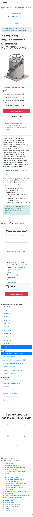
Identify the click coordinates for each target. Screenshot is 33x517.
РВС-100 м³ (6, 307)
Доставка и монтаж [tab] (11, 170)
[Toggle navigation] (28, 2)
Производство (9, 502)
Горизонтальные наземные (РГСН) (14, 363)
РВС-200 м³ (6, 310)
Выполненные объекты (10, 390)
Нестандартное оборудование (15, 467)
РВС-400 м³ (6, 317)
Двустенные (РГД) (9, 367)
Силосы (7, 474)
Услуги (7, 508)
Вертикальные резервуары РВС (15, 483)
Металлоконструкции (12, 465)
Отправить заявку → (16, 294)
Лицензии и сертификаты (11, 383)
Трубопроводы (10, 493)
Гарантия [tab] (24, 170)
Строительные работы (12, 506)
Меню (5, 2)
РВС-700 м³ (6, 323)
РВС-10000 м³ (7, 340)
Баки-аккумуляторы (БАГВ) (12, 356)
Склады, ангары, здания (13, 485)
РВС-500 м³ (6, 320)
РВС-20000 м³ (7, 343)
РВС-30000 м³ (7, 347)
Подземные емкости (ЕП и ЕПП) (13, 370)
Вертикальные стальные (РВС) (13, 353)
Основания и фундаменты (13, 497)
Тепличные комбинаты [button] (16, 20)
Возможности (7, 396)
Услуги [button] (16, 23)
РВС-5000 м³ (7, 337)
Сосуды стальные (9, 373)
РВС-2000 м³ (7, 330)
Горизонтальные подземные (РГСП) (15, 360)
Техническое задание (10, 393)
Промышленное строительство (15, 491)
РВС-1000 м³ (7, 327)
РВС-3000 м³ (7, 333)
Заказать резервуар (16, 111)
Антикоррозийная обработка (14, 479)
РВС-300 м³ (6, 313)
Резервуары (9, 463)
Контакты (6, 380)
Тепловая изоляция (11, 481)
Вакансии (6, 386)
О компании (9, 500)
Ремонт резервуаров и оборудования (17, 495)
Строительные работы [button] (16, 16)
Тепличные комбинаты (12, 504)
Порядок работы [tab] (10, 174)
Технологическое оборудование (15, 472)
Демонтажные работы (12, 477)
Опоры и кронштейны (12, 469)
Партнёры (6, 400)
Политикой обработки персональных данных (16, 269)
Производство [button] (16, 13)
